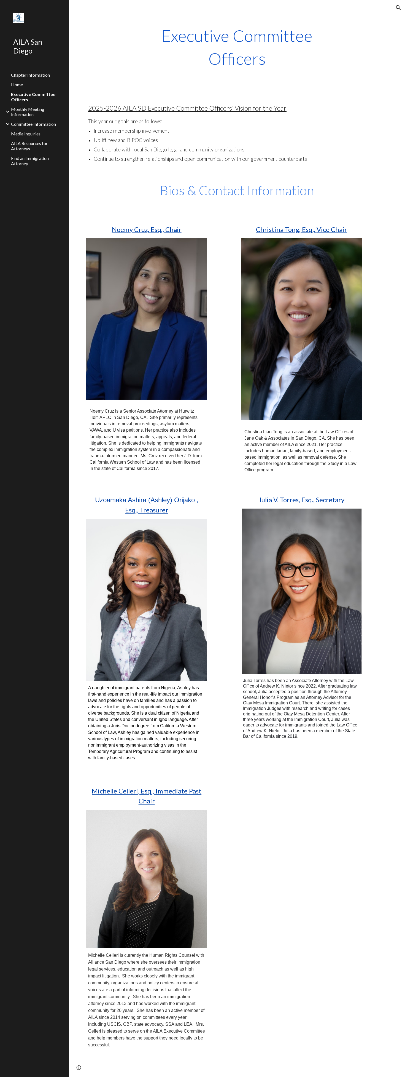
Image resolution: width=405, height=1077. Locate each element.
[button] (398, 7)
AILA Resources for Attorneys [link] (29, 146)
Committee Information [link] (33, 124)
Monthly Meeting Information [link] (27, 111)
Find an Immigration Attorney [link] (30, 161)
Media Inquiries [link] (25, 133)
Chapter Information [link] (30, 74)
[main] (236, 47)
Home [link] (17, 84)
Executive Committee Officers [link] (33, 97)
